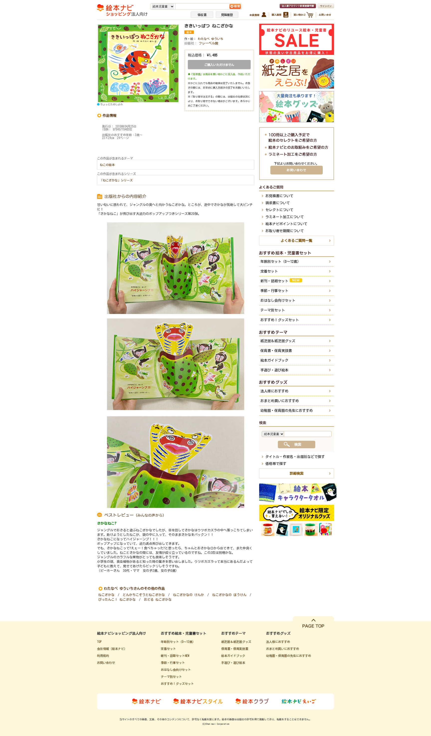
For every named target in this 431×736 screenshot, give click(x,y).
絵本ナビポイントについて (286, 224)
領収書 (202, 14)
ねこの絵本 (107, 164)
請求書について (277, 203)
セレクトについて (279, 210)
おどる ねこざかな (158, 599)
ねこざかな (106, 594)
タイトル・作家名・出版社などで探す (295, 456)
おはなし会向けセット (277, 300)
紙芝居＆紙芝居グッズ (277, 341)
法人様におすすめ (274, 391)
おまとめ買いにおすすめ (279, 401)
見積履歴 (227, 14)
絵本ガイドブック (274, 360)
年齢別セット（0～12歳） (280, 261)
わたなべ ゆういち (210, 38)
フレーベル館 (208, 43)
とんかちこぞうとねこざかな (144, 594)
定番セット (269, 271)
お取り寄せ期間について (284, 231)
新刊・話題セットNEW (175, 655)
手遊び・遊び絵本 (274, 370)
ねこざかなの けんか (188, 594)
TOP (99, 641)
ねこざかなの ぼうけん (229, 594)
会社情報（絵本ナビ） (112, 648)
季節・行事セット (274, 291)
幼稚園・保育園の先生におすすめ (286, 410)
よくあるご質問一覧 (296, 240)
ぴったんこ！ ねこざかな (117, 599)
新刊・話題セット (274, 281)
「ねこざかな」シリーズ (116, 180)
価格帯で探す (275, 463)
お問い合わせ (296, 169)
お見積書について (279, 196)
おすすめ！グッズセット (279, 320)
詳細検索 (297, 473)
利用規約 (103, 655)
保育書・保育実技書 (276, 350)
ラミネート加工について (284, 217)
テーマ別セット (272, 310)
